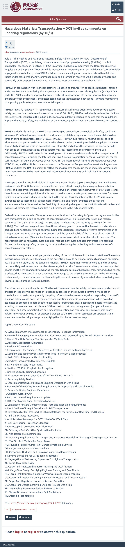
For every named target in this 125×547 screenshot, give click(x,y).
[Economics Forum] (26, 7)
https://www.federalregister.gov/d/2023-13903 (36, 503)
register (33, 531)
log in (19, 531)
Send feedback (9, 544)
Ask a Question (58, 19)
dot (7, 509)
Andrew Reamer (29, 52)
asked (7, 52)
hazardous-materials (19, 509)
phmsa (32, 509)
